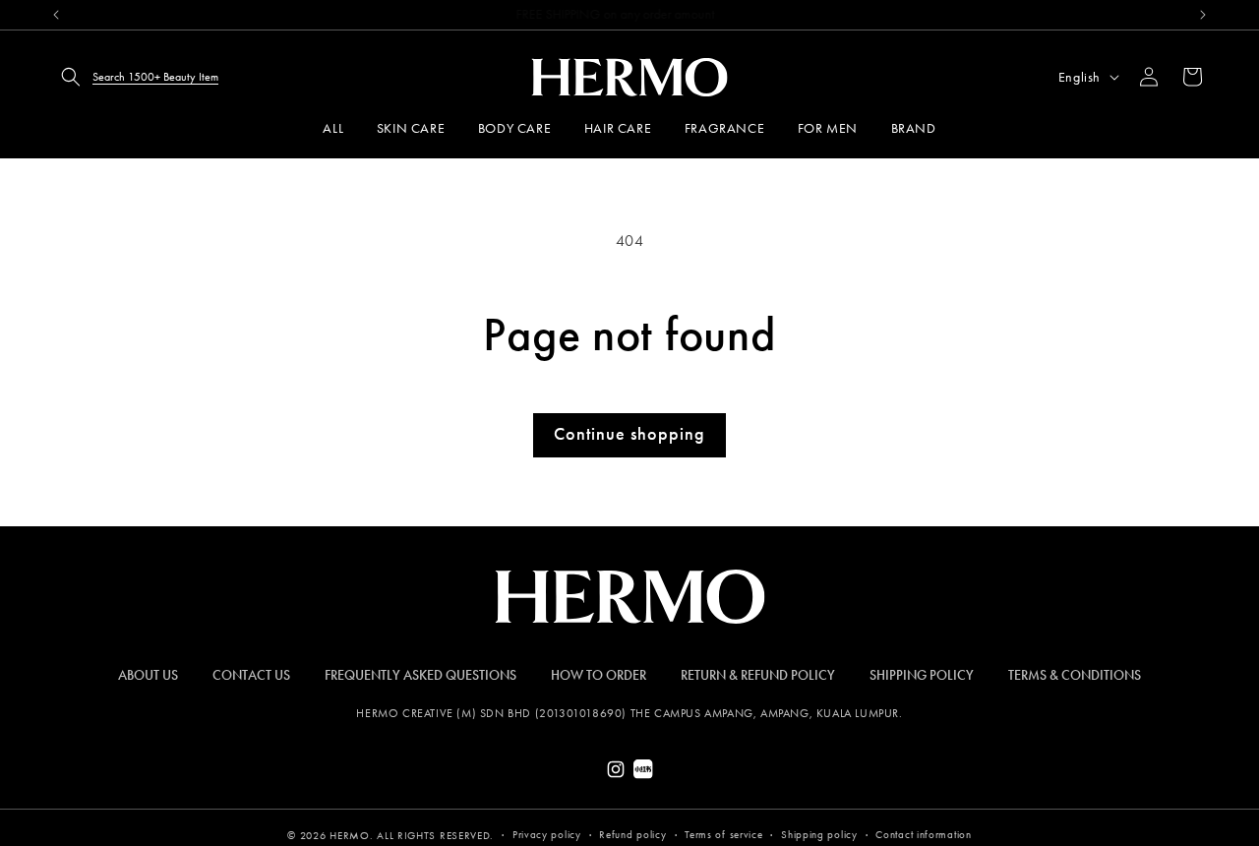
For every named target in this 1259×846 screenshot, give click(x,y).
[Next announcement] (1203, 15)
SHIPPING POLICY (921, 675)
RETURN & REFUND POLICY (758, 675)
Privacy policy (546, 834)
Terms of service (723, 834)
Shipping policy (819, 834)
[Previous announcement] (56, 15)
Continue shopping (629, 434)
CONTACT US (251, 675)
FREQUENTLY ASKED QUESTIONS (420, 675)
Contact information (923, 834)
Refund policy (632, 834)
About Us (148, 675)
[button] (133, 76)
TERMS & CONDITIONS (1074, 675)
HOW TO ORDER (598, 675)
